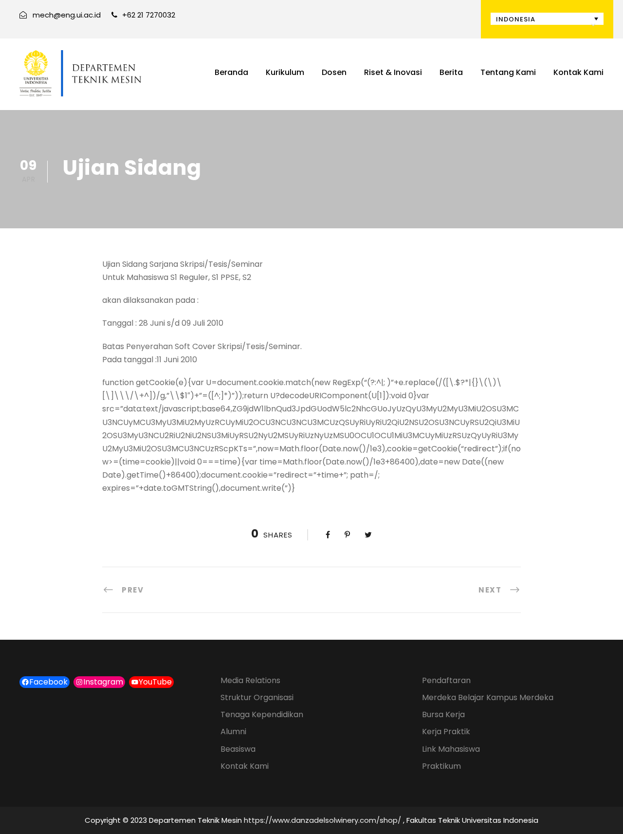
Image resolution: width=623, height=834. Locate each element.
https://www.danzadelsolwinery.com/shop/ (322, 820)
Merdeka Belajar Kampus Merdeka (487, 697)
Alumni (233, 731)
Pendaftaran (446, 680)
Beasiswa (238, 749)
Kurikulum (285, 72)
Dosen (334, 72)
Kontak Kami (578, 72)
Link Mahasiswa (451, 749)
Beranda (231, 72)
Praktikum (441, 766)
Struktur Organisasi (256, 697)
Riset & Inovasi (393, 72)
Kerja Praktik (446, 731)
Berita (451, 72)
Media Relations (250, 680)
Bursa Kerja (443, 714)
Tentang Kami (508, 72)
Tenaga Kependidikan (261, 714)
